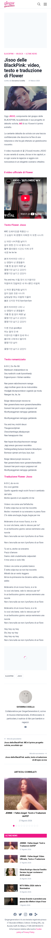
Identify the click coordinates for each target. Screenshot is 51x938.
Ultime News (31, 54)
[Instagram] (25, 914)
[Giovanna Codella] (25, 696)
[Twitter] (20, 914)
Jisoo (19, 676)
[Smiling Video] (36, 914)
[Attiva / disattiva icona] (39, 4)
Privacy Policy (28, 932)
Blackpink (9, 54)
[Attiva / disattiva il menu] (45, 4)
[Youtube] (30, 914)
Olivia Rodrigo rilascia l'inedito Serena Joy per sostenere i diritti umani (33, 872)
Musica (19, 54)
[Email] (25, 726)
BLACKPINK (9, 676)
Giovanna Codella (18, 81)
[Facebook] (15, 914)
